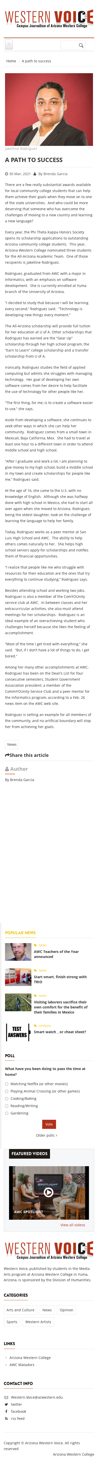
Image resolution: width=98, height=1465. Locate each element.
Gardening (19, 1113)
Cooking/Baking (23, 1098)
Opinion (45, 1026)
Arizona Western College (30, 1357)
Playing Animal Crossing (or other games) (45, 1091)
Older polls (45, 1135)
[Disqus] (49, 856)
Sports (12, 1321)
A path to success (34, 159)
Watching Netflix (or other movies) (39, 1083)
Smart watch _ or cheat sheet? (60, 1031)
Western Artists (38, 1321)
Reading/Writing (24, 1105)
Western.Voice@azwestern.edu (36, 1397)
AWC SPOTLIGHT (28, 1212)
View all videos (73, 1224)
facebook (18, 1411)
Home (11, 61)
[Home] (49, 18)
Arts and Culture (20, 1310)
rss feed (18, 1418)
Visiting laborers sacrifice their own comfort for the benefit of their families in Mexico (60, 1007)
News (12, 744)
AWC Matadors (22, 1364)
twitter (16, 1404)
